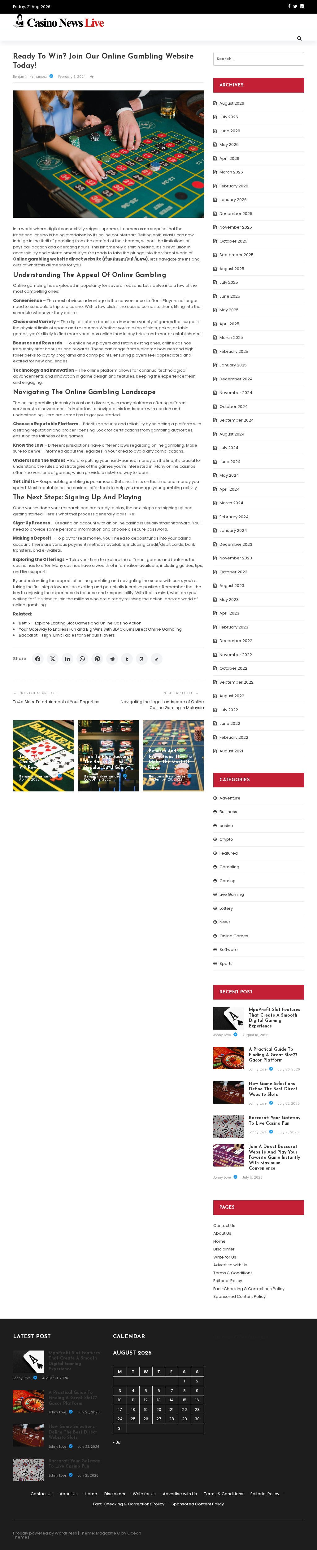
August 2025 (231, 269)
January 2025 (233, 365)
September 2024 (236, 420)
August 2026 (231, 103)
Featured (228, 853)
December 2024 (236, 379)
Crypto (226, 839)
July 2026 (228, 117)
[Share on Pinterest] (97, 659)
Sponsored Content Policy (239, 1296)
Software (228, 949)
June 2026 (229, 131)
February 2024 (234, 517)
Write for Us (224, 1257)
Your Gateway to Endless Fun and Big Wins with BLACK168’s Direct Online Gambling (100, 629)
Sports (225, 963)
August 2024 (232, 434)
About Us (222, 1233)
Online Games (233, 936)
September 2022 (236, 682)
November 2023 (235, 558)
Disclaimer (224, 1249)
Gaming (227, 881)
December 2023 (235, 544)
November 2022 (235, 655)
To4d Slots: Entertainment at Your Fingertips (56, 702)
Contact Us (224, 1225)
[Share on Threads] (142, 659)
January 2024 (233, 530)
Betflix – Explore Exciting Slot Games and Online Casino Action (80, 623)
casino (226, 826)
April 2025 (229, 324)
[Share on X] (53, 659)
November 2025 (235, 227)
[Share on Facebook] (38, 659)
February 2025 (233, 351)
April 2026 (229, 158)
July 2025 (228, 282)
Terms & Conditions (233, 1273)
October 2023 (233, 572)
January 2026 (233, 200)
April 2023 (229, 613)
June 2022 (229, 723)
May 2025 (229, 310)
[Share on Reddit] (112, 659)
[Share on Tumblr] (127, 659)
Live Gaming (231, 894)
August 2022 (231, 696)
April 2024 (229, 489)
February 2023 (233, 627)
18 (133, 1409)
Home (219, 1241)
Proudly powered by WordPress (45, 1533)
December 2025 (235, 214)
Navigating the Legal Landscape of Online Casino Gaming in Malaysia (162, 705)
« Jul (117, 1442)
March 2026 (231, 172)
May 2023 (229, 599)
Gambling (229, 867)
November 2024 (235, 393)
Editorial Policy (227, 1281)
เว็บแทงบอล (258, 1337)
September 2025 (236, 255)
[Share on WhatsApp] (82, 659)
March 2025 (231, 337)
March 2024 (231, 503)
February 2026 (233, 186)
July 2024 (228, 448)
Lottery (226, 908)
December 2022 (235, 641)
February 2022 (233, 737)
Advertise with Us (230, 1265)
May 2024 (229, 475)
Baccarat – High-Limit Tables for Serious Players (67, 635)
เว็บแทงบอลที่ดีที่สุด (230, 1337)
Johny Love (222, 1035)
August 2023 (231, 586)
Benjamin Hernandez (30, 76)
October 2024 (233, 406)
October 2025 (233, 241)
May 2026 (229, 144)
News (225, 922)
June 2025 (229, 296)
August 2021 (231, 751)
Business (228, 812)
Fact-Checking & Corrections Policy (248, 1289)
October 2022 (233, 668)
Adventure (230, 798)
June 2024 (230, 462)
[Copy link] (157, 659)
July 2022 (228, 710)
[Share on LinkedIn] (67, 659)
